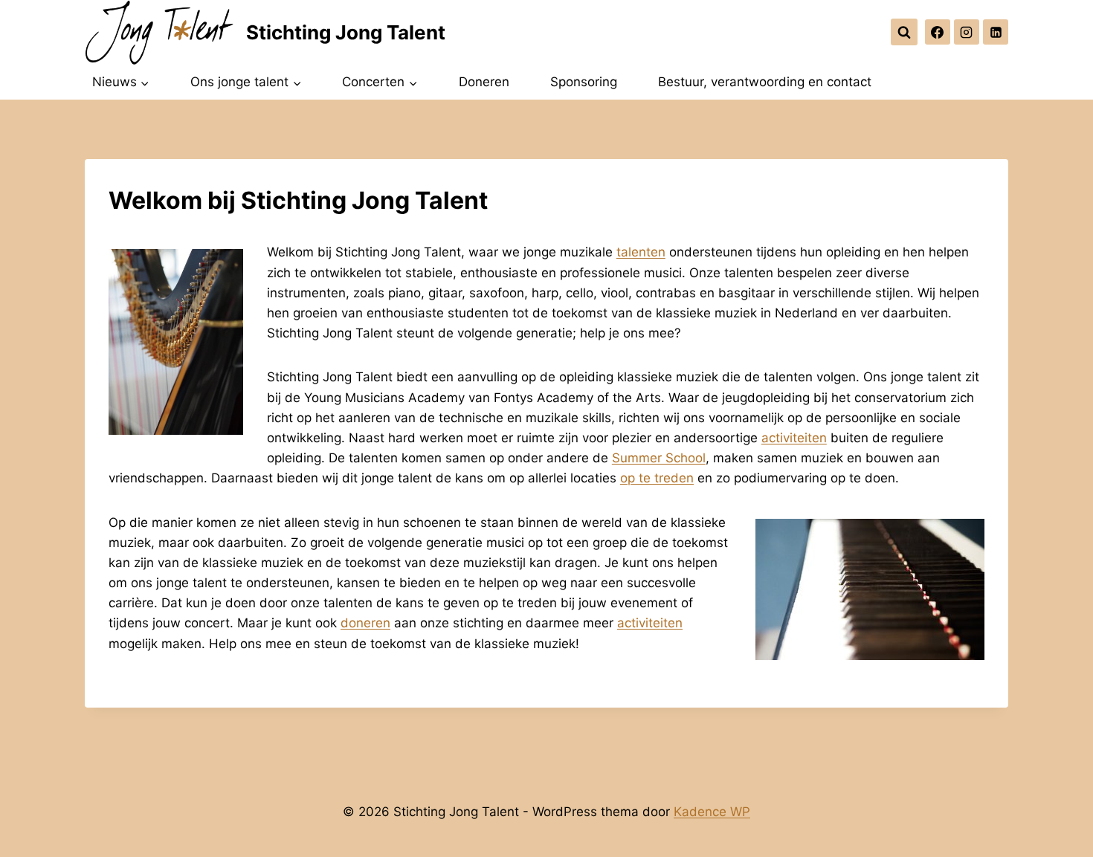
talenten (640, 252)
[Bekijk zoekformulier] (904, 32)
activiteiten (794, 437)
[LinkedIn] (995, 32)
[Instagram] (966, 32)
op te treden (657, 477)
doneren (365, 622)
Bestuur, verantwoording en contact (764, 81)
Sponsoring (583, 81)
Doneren (484, 81)
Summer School (659, 457)
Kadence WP (712, 811)
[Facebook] (937, 32)
